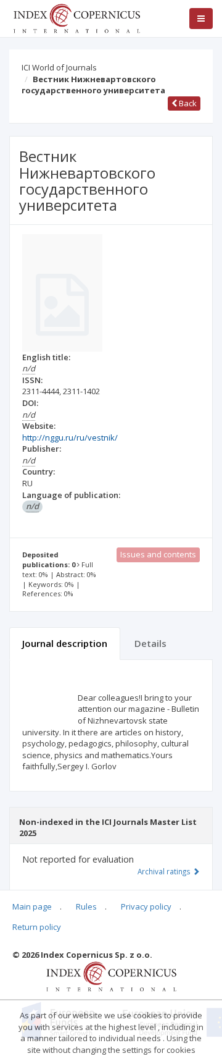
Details (150, 643)
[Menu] (201, 18)
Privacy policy (146, 906)
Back (187, 103)
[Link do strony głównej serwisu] (76, 17)
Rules (86, 906)
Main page (32, 906)
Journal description (64, 643)
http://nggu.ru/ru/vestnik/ (70, 437)
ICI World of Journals (59, 67)
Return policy (36, 926)
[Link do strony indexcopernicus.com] (111, 975)
